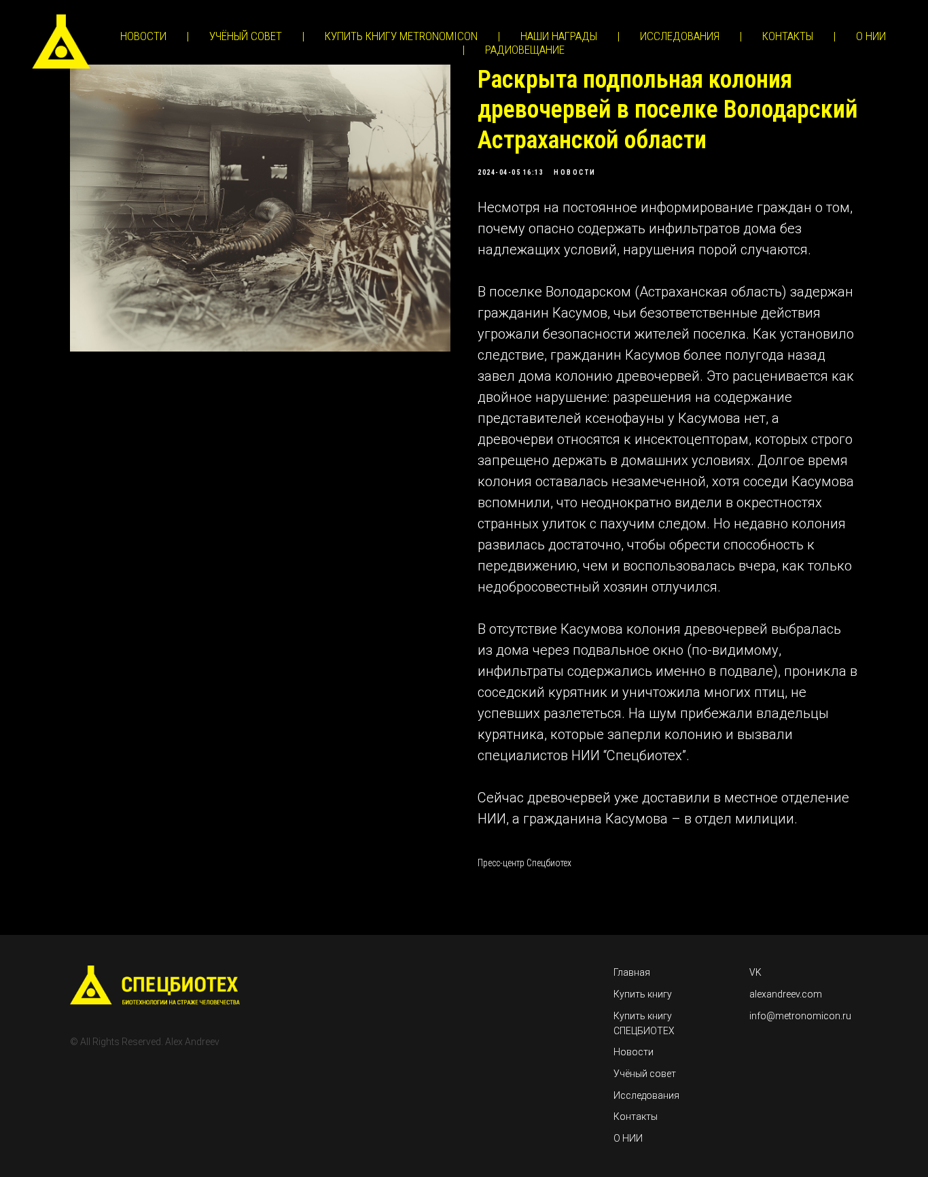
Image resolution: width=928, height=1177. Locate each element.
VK (755, 972)
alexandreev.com (785, 994)
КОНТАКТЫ (787, 36)
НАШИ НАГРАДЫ (558, 36)
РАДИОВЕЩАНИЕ (525, 49)
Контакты (635, 1116)
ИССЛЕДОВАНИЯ (679, 36)
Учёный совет (644, 1073)
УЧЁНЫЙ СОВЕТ (245, 36)
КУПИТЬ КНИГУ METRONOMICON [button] (401, 36)
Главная (631, 972)
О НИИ (871, 36)
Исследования (646, 1095)
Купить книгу (642, 994)
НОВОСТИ (143, 36)
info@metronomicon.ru (800, 1015)
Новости (633, 1051)
